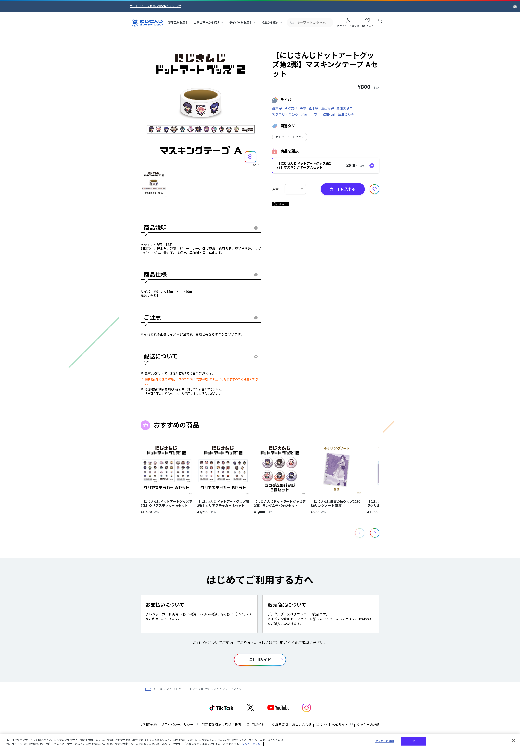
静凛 (303, 108)
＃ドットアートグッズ (290, 137)
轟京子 (277, 108)
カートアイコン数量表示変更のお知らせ (155, 6)
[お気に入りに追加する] (374, 189)
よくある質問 (278, 724)
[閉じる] (513, 740)
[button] (374, 533)
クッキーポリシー (252, 743)
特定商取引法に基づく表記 (221, 724)
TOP (148, 689)
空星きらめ (346, 114)
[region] (260, 741)
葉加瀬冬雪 (344, 108)
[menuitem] (178, 23)
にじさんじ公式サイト (332, 724)
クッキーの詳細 (368, 724)
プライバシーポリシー (177, 724)
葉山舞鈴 (327, 108)
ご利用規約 (149, 724)
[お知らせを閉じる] (515, 6)
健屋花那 (329, 114)
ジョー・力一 (310, 114)
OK (413, 741)
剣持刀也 (290, 108)
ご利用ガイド (254, 724)
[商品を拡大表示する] (250, 156)
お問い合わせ (302, 724)
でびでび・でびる (285, 114)
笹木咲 (313, 108)
